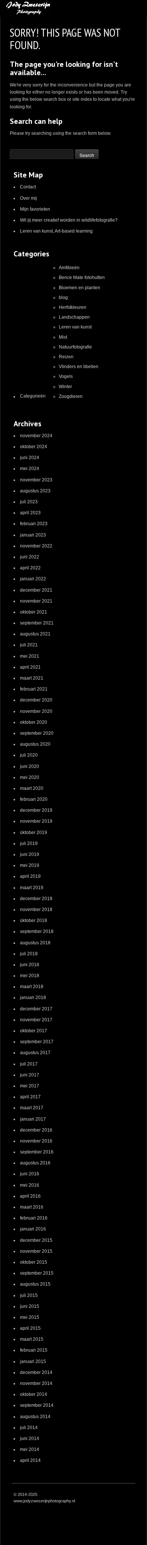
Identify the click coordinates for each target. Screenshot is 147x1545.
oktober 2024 (33, 446)
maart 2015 (31, 1339)
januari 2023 (33, 535)
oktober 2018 (33, 920)
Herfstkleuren (72, 307)
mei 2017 (29, 1086)
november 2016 (36, 1141)
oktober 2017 (33, 1030)
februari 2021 (33, 689)
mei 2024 (29, 468)
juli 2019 (29, 843)
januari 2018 (33, 997)
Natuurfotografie (75, 347)
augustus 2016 (35, 1163)
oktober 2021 (33, 612)
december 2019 (36, 810)
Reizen (66, 356)
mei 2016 (29, 1185)
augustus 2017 (35, 1052)
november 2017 (36, 1019)
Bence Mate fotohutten (82, 277)
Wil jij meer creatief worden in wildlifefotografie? (69, 220)
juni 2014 (29, 1438)
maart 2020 (31, 788)
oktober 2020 (33, 722)
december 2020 (36, 700)
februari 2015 (33, 1350)
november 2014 (36, 1383)
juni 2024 (29, 457)
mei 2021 (29, 656)
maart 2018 (31, 986)
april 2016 (30, 1196)
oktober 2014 (33, 1394)
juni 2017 (29, 1075)
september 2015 (37, 1273)
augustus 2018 (35, 942)
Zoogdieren (71, 396)
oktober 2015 (33, 1262)
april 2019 (30, 876)
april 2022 (30, 568)
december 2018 (36, 898)
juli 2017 (29, 1064)
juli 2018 (29, 953)
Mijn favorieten (35, 209)
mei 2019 (29, 865)
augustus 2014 (35, 1416)
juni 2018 (29, 964)
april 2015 (30, 1328)
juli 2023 (29, 501)
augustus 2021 (35, 634)
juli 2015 (29, 1295)
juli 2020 (29, 755)
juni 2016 (29, 1173)
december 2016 (36, 1130)
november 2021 (36, 601)
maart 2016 (31, 1207)
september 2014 (37, 1405)
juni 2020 (29, 766)
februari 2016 (33, 1218)
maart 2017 (31, 1107)
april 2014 (30, 1460)
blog (63, 297)
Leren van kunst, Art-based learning (56, 231)
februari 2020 (33, 799)
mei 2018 (29, 975)
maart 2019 (31, 887)
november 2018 (36, 909)
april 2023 (30, 512)
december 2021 (36, 590)
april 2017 (30, 1096)
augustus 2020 (35, 744)
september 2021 (37, 623)
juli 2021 (29, 645)
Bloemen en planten (79, 287)
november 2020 (36, 711)
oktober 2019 (33, 832)
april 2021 (30, 667)
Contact (28, 187)
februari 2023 (33, 523)
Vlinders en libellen (78, 366)
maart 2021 (31, 678)
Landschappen (74, 317)
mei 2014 (29, 1449)
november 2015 (36, 1251)
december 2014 (36, 1372)
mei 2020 (29, 777)
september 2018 (37, 931)
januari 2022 (33, 578)
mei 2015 (29, 1317)
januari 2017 (33, 1119)
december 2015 (36, 1240)
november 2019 (36, 821)
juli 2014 (29, 1427)
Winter (65, 386)
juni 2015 (29, 1306)
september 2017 (37, 1041)
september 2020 (37, 733)
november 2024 (36, 435)
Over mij (28, 198)
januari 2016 (33, 1229)
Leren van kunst (75, 327)
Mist (63, 337)
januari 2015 (33, 1361)
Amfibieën (69, 267)
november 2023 (36, 480)
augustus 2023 (35, 490)
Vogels (66, 376)
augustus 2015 (35, 1284)
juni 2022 (29, 557)
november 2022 (36, 546)
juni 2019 (29, 854)
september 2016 (37, 1152)
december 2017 (36, 1008)
